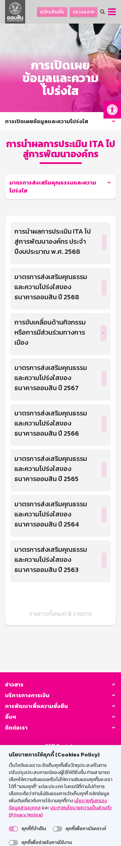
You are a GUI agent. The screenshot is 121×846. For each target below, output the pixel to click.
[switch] (13, 829)
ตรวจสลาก (83, 11)
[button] (112, 110)
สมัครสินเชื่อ (52, 11)
